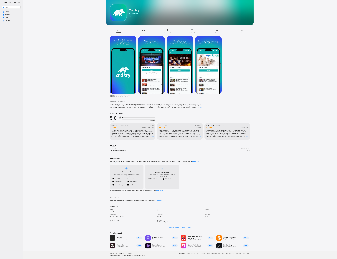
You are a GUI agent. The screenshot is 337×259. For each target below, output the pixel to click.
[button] (11, 11)
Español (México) (191, 253)
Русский (203, 253)
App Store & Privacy (126, 255)
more (201, 107)
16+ (205, 216)
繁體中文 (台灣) (246, 253)
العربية (198, 253)
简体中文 (209, 253)
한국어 (223, 253)
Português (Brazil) (230, 253)
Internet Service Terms (115, 255)
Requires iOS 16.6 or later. (117, 216)
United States (182, 253)
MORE (152, 136)
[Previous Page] (108, 131)
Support (143, 255)
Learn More (159, 190)
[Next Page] (252, 131)
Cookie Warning (136, 255)
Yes (111, 222)
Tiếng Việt (238, 253)
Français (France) (216, 253)
